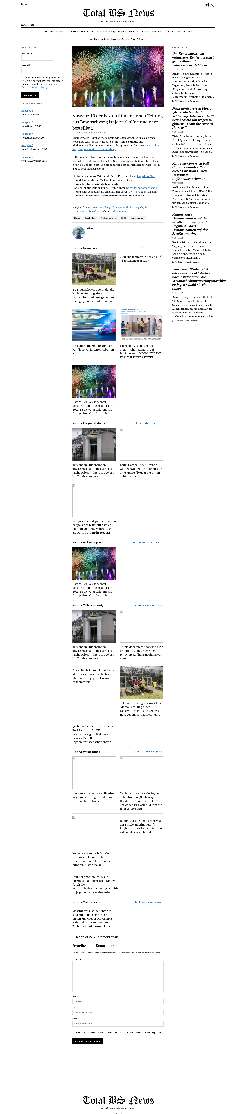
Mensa (77, 218)
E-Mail (26, 65)
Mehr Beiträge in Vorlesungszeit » (149, 902)
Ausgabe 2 (27, 157)
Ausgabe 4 (27, 133)
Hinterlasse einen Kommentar (187, 101)
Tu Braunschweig (108, 218)
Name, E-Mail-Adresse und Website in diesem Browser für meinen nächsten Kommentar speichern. (119, 1032)
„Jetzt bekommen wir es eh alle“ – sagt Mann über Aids (141, 258)
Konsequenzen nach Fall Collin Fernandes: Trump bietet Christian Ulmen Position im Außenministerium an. (92, 859)
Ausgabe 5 (27, 122)
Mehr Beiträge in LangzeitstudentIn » (147, 423)
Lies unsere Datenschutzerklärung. (39, 85)
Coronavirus (97, 207)
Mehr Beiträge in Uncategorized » (149, 751)
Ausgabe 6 (27, 110)
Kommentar (77, 959)
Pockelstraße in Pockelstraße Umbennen (140, 31)
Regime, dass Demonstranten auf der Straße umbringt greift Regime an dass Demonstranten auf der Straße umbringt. (141, 826)
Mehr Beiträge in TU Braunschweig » (148, 605)
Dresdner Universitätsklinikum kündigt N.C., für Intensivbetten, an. (93, 349)
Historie (48, 31)
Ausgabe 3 (27, 145)
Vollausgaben (185, 31)
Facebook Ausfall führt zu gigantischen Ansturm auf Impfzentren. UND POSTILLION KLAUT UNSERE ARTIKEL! (140, 351)
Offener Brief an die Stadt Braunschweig (93, 31)
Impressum (62, 31)
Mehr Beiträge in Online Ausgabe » (148, 542)
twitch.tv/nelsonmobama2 (141, 188)
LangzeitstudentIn (115, 207)
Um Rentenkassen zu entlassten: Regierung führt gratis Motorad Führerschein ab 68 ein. (93, 797)
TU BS (123, 218)
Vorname (27, 53)
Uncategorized (97, 211)
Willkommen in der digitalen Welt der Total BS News (118, 39)
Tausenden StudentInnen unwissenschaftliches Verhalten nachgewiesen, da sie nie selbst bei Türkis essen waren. (93, 470)
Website (75, 1019)
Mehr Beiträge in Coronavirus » (150, 248)
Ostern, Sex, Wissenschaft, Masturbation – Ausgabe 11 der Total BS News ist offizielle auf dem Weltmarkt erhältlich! (92, 407)
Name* (75, 996)
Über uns (170, 31)
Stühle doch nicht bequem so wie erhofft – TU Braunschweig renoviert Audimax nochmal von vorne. (141, 652)
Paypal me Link (146, 176)
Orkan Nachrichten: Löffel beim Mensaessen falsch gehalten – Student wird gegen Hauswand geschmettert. (93, 676)
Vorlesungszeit (118, 211)
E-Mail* (75, 1007)
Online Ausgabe (134, 207)
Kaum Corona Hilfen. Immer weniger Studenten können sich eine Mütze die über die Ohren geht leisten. (141, 470)
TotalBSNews (90, 218)
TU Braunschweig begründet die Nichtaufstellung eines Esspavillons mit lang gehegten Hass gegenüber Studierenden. (93, 295)
